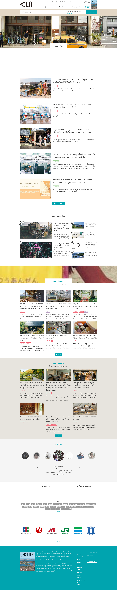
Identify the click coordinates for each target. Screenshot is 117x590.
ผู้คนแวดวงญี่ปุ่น (80, 572)
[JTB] (91, 530)
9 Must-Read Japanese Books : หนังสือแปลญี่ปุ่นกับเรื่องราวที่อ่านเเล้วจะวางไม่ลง (90, 234)
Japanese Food (73, 504)
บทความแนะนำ (58, 362)
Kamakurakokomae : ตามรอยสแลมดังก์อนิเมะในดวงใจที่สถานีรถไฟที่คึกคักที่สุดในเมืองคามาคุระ (91, 245)
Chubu (42, 506)
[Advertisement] (58, 60)
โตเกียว (33, 504)
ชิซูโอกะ (58, 509)
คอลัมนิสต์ (58, 444)
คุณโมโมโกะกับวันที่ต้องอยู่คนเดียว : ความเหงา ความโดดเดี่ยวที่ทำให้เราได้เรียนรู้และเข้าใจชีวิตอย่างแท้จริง (72, 181)
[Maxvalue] (26, 530)
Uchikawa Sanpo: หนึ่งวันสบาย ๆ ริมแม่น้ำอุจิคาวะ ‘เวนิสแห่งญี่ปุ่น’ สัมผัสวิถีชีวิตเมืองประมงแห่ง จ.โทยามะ (73, 81)
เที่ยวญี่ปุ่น (44, 7)
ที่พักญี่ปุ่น (22, 311)
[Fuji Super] (39, 530)
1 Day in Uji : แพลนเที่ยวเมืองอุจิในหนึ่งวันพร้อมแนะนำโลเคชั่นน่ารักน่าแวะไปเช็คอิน (61, 227)
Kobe (69, 509)
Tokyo (23, 504)
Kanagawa (81, 504)
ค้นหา (91, 12)
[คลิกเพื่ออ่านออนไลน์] (94, 7)
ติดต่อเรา (68, 7)
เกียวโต (30, 506)
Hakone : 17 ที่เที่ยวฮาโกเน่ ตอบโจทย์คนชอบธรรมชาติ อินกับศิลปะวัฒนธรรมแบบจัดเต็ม (91, 254)
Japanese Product (71, 506)
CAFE (55, 504)
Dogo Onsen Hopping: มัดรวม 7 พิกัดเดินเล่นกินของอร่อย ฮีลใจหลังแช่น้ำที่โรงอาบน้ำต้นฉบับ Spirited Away (72, 131)
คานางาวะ (92, 506)
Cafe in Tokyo (60, 506)
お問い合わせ (79, 7)
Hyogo (93, 504)
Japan (28, 504)
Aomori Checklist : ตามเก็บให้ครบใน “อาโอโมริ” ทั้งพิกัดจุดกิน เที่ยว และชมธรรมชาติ (91, 224)
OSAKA (50, 504)
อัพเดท (48, 311)
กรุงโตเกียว (64, 509)
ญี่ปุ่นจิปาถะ (56, 161)
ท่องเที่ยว (55, 86)
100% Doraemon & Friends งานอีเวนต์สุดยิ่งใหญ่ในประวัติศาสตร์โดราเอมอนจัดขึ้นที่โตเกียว (72, 106)
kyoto (45, 504)
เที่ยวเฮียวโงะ (80, 506)
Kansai (88, 504)
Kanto (59, 504)
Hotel (86, 506)
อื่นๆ (73, 7)
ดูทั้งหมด (58, 511)
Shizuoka (36, 506)
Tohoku (25, 506)
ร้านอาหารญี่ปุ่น (53, 7)
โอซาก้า (47, 506)
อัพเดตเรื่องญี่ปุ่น (58, 281)
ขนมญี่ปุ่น (48, 509)
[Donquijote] (52, 529)
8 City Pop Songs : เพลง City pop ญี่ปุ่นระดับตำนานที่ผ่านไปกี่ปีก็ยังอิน (61, 245)
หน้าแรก (38, 7)
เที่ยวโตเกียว (39, 504)
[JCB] (65, 530)
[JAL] (78, 530)
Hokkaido (53, 506)
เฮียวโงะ (53, 509)
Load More (58, 203)
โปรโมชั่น (61, 7)
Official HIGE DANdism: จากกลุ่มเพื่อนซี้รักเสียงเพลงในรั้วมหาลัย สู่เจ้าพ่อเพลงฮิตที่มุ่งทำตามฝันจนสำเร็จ (74, 156)
